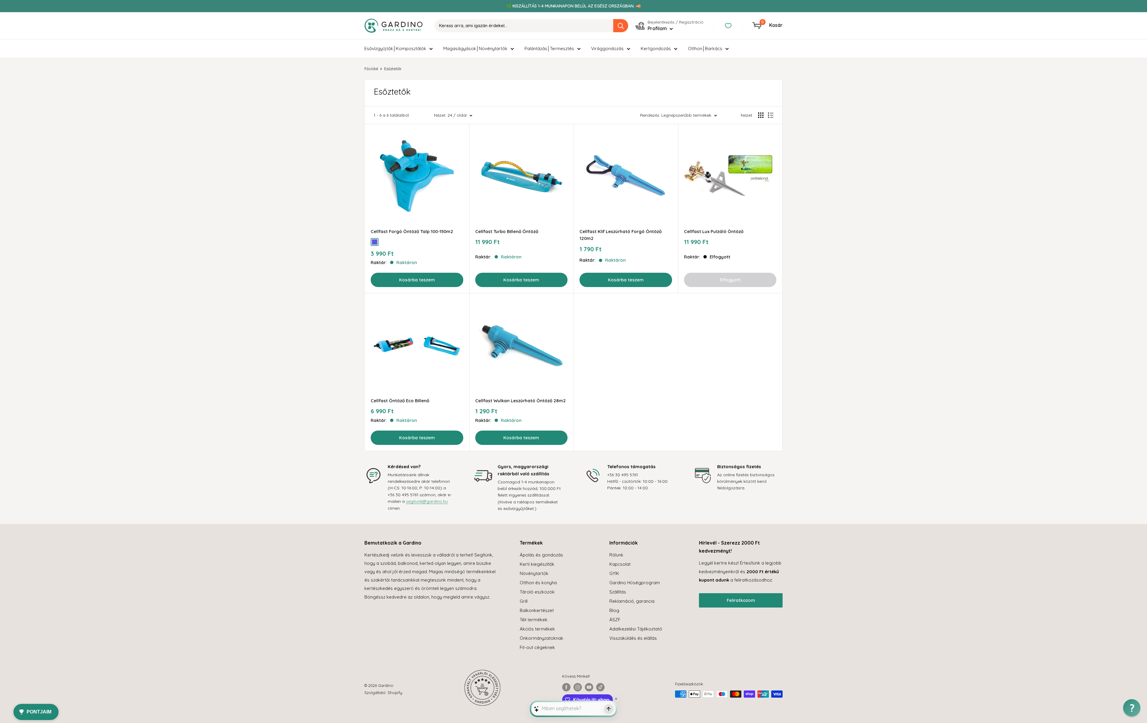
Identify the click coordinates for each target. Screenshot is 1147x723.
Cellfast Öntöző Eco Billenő (400, 400)
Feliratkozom (741, 600)
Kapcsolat (620, 564)
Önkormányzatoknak (541, 638)
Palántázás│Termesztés (549, 48)
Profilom (658, 28)
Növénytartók (534, 573)
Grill (524, 601)
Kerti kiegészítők (537, 564)
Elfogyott (730, 280)
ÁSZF (614, 619)
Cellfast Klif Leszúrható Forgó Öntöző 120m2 (620, 235)
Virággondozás (607, 48)
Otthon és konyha (538, 582)
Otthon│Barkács (705, 48)
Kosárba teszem (417, 280)
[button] (1131, 707)
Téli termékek (534, 619)
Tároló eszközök (537, 592)
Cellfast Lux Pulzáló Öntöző (713, 231)
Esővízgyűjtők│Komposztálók (395, 48)
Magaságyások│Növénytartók (475, 48)
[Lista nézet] (770, 115)
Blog (614, 610)
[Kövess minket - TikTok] (600, 687)
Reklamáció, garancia (631, 601)
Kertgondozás (656, 48)
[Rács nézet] (760, 115)
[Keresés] (620, 25)
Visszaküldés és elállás (633, 638)
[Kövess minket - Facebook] (566, 687)
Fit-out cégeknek (537, 647)
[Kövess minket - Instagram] (578, 687)
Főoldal (371, 68)
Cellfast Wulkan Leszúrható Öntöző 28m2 (520, 400)
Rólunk (616, 555)
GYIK (614, 573)
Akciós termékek (537, 629)
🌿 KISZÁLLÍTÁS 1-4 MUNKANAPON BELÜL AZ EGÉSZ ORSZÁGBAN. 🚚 (573, 6)
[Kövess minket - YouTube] (589, 687)
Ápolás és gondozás (541, 555)
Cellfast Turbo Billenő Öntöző (506, 231)
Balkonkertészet (537, 610)
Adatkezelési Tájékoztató (635, 629)
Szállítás (617, 592)
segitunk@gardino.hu (427, 501)
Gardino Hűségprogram (634, 582)
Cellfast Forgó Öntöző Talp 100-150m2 (412, 231)
